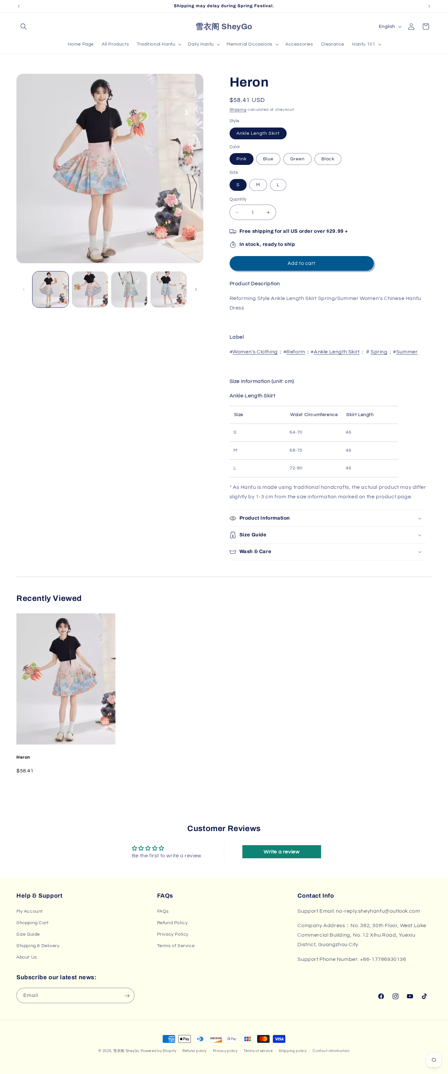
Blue (268, 159)
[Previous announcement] (18, 6)
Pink (241, 159)
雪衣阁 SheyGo (126, 1051)
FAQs (163, 911)
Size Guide (28, 934)
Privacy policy (225, 1050)
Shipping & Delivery (37, 946)
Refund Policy (172, 922)
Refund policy (194, 1050)
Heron (23, 757)
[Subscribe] (127, 996)
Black (328, 159)
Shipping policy (293, 1050)
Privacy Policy (173, 934)
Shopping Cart (32, 922)
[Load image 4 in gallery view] (169, 289)
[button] (23, 26)
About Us (26, 957)
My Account (29, 911)
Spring (379, 351)
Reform (295, 351)
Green (297, 159)
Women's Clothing (255, 351)
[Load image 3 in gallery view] (129, 289)
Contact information (331, 1050)
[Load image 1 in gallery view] (50, 289)
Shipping (238, 110)
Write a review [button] (281, 851)
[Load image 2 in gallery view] (90, 289)
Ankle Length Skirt (258, 133)
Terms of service (258, 1050)
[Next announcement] (429, 6)
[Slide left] (23, 289)
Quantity (238, 199)
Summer (407, 351)
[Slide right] (196, 289)
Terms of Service (176, 946)
